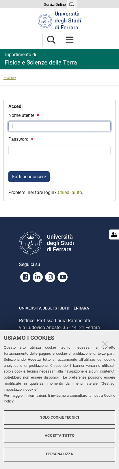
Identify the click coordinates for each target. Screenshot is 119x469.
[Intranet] (72, 4)
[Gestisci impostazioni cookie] (114, 234)
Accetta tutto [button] (60, 435)
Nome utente (22, 115)
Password (19, 139)
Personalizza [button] (59, 454)
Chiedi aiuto (70, 192)
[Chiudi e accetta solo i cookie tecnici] (105, 344)
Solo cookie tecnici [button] (59, 417)
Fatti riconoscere (29, 176)
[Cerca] (51, 40)
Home (9, 77)
